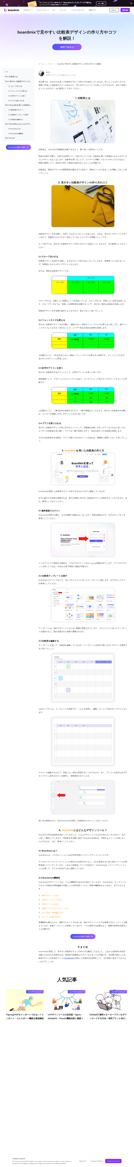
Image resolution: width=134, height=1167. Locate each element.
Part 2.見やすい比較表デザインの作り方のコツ (19, 81)
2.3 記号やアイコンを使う (17, 96)
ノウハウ (50, 64)
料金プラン (92, 10)
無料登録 (125, 10)
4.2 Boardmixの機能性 (15, 133)
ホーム (41, 64)
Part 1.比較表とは (11, 76)
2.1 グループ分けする (15, 86)
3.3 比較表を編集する (15, 119)
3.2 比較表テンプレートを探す (18, 115)
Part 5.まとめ (10, 138)
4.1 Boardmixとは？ (14, 129)
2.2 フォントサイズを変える (17, 91)
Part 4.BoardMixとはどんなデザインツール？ (19, 124)
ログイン (114, 10)
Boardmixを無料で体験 (16, 147)
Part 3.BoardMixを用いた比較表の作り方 (19, 105)
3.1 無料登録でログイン (16, 110)
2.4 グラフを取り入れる (16, 100)
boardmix (69, 958)
